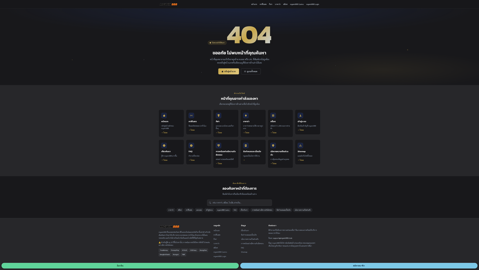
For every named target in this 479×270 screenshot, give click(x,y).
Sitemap (244, 252)
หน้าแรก (254, 4)
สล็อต (285, 4)
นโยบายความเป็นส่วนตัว (303, 210)
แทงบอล (199, 210)
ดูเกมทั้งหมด (252, 71)
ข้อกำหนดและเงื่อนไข (284, 210)
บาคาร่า (278, 4)
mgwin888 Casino (297, 4)
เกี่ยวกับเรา (244, 210)
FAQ (235, 210)
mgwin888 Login (312, 4)
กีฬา (270, 4)
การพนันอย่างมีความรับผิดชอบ (262, 210)
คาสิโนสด (263, 4)
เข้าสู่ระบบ (209, 210)
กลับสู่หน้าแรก (230, 71)
